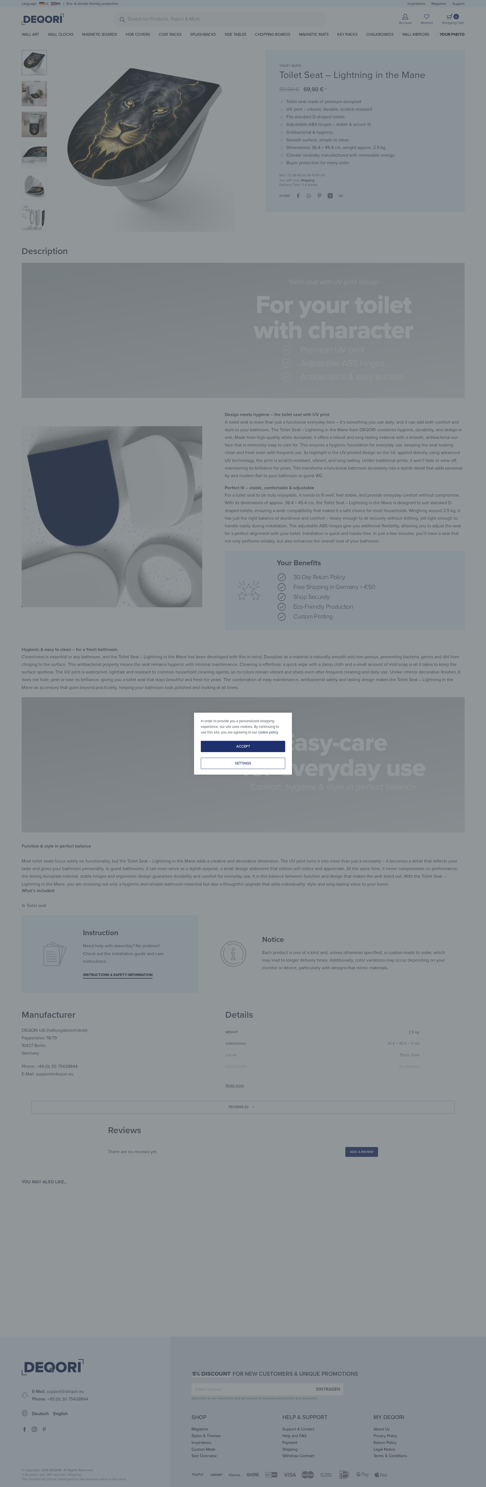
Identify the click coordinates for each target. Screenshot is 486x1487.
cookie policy (268, 732)
